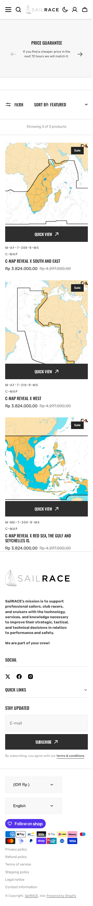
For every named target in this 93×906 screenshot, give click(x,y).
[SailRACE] (42, 9)
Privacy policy (16, 846)
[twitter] (7, 676)
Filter (18, 104)
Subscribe (41, 728)
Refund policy (16, 854)
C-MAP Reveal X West (23, 398)
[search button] (18, 9)
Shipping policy (17, 869)
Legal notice (14, 877)
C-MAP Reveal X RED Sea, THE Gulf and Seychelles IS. (38, 538)
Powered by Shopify (61, 893)
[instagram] (30, 676)
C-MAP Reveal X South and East (32, 261)
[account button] (75, 9)
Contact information (21, 884)
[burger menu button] (8, 9)
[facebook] (19, 676)
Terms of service (18, 862)
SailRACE (31, 893)
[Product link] (46, 207)
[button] (65, 9)
